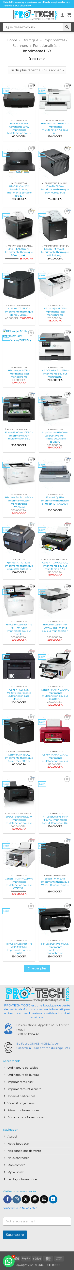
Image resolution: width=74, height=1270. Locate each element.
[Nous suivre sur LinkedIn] (53, 1199)
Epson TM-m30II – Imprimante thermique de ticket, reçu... (55, 252)
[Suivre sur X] (26, 1199)
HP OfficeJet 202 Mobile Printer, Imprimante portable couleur (19, 191)
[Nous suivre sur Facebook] (7, 1199)
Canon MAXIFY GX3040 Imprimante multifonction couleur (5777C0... (19, 883)
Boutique (30, 40)
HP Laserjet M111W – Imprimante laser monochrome (55, 311)
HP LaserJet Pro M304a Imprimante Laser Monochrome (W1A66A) (19, 502)
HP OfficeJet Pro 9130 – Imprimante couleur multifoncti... (55, 373)
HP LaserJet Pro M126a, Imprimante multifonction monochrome (55, 948)
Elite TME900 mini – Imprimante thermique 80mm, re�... (19, 252)
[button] (5, 14)
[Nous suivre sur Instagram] (16, 1199)
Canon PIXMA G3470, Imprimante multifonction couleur (55, 757)
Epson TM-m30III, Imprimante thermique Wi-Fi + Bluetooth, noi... (55, 881)
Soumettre (15, 1235)
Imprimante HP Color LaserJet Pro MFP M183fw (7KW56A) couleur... (55, 437)
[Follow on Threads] (35, 1199)
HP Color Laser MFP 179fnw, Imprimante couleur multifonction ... (55, 629)
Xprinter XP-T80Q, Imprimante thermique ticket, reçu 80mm (19, 757)
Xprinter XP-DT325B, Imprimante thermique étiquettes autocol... (19, 565)
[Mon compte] (62, 14)
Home (12, 40)
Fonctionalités (45, 45)
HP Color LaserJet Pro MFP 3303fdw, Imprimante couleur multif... (19, 948)
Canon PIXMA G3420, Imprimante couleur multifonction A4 (55, 565)
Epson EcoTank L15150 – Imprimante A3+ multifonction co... (19, 435)
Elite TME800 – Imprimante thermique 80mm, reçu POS (55, 189)
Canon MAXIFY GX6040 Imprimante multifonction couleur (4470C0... (55, 694)
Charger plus (37, 968)
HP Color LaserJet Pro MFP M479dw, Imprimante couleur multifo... (19, 629)
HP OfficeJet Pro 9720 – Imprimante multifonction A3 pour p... (55, 128)
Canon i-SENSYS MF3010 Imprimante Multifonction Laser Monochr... (19, 694)
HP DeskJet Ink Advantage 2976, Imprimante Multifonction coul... (19, 128)
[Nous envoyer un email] (44, 1199)
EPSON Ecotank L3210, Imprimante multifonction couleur (19, 819)
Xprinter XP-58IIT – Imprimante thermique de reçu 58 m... (19, 311)
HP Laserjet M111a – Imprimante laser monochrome (19, 373)
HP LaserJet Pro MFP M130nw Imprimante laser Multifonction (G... (54, 819)
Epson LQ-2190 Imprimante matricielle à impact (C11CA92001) (55, 500)
